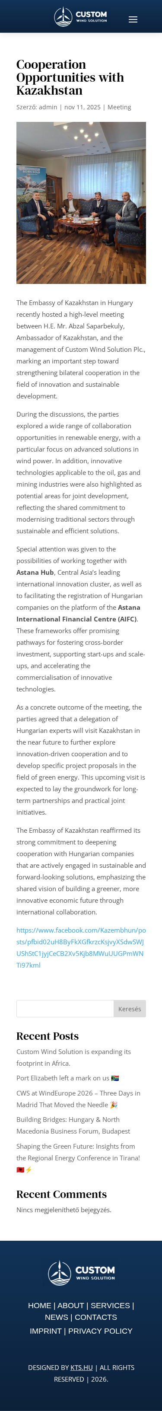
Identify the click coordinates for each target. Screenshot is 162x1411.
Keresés (129, 1009)
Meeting (119, 107)
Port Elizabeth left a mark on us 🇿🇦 (67, 1077)
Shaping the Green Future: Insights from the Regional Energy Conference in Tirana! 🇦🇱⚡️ (78, 1158)
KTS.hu (81, 1367)
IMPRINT (46, 1331)
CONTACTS (96, 1317)
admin (48, 107)
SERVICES (110, 1305)
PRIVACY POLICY (100, 1331)
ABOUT (70, 1305)
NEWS (56, 1317)
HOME (39, 1305)
